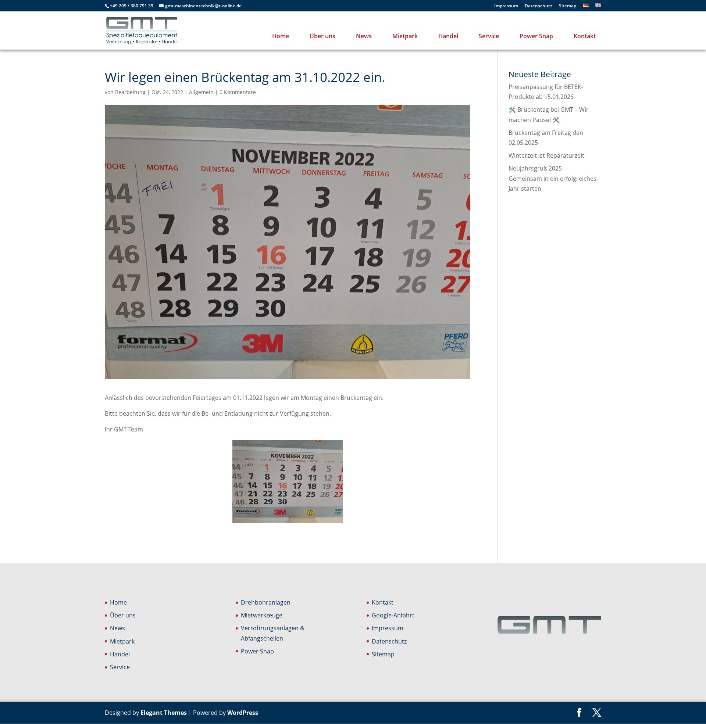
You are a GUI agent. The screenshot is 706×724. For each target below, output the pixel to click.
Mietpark (405, 36)
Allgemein (201, 92)
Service (489, 36)
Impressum (506, 6)
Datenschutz (538, 6)
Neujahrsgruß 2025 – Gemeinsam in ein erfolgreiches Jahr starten (552, 178)
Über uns (322, 36)
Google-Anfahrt (393, 615)
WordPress (242, 713)
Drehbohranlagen (265, 602)
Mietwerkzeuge (261, 615)
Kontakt (585, 36)
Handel (448, 36)
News (364, 36)
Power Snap (536, 36)
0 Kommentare (238, 92)
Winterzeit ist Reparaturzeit (546, 155)
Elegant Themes (163, 713)
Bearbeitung (130, 92)
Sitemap (567, 6)
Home (280, 36)
